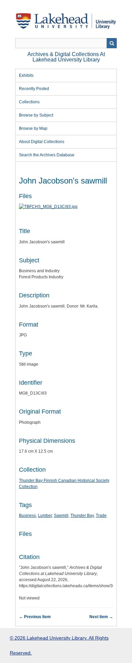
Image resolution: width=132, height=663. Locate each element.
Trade (101, 515)
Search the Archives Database (46, 155)
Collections (29, 102)
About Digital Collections (41, 141)
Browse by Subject (36, 115)
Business (27, 515)
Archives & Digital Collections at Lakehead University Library (66, 57)
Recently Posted (34, 88)
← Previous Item (35, 616)
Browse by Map (33, 128)
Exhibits (26, 75)
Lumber (45, 515)
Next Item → (101, 616)
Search (112, 43)
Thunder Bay (82, 515)
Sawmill (61, 515)
